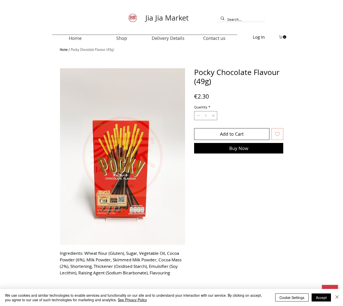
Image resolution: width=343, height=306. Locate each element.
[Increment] (214, 115)
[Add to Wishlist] (277, 134)
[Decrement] (198, 115)
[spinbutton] (206, 115)
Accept (321, 297)
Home (64, 49)
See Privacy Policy (132, 299)
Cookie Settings (291, 297)
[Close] (337, 297)
